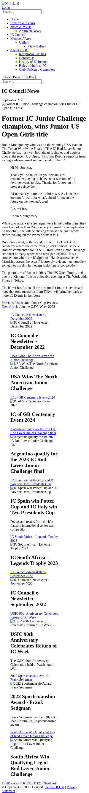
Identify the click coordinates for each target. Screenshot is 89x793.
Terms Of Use (54, 787)
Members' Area (20, 38)
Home (14, 19)
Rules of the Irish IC (33, 65)
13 (41, 783)
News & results (20, 27)
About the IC (19, 50)
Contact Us (26, 58)
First (5, 783)
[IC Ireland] (10, 3)
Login (6, 7)
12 (38, 783)
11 (35, 783)
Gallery (24, 42)
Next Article (10, 306)
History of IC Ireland (33, 62)
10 (31, 783)
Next (46, 783)
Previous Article (13, 303)
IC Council (17, 34)
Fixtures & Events (22, 23)
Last (53, 783)
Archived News (30, 31)
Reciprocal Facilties (32, 54)
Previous (14, 783)
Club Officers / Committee (37, 69)
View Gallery (37, 46)
